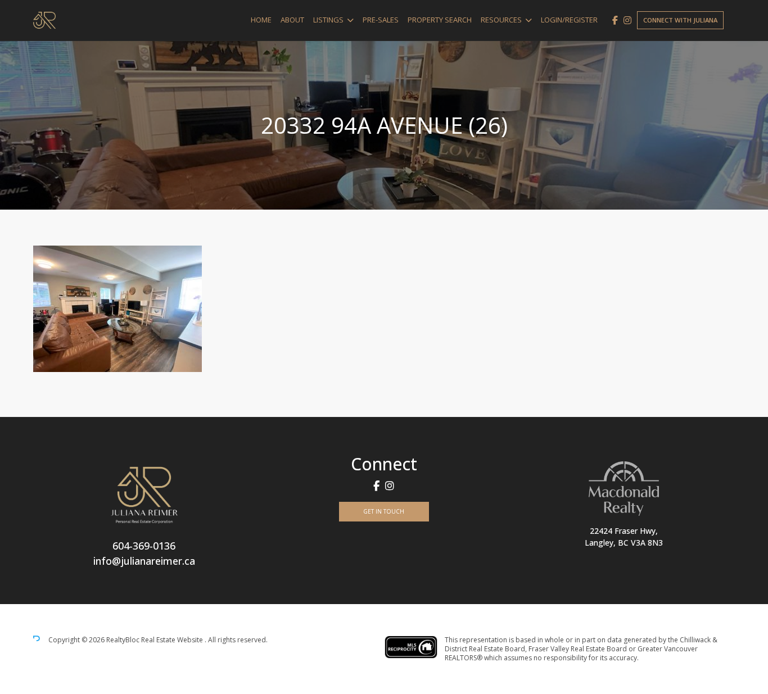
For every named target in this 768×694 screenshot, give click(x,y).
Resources (501, 20)
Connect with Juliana (680, 20)
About (292, 20)
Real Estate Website (173, 640)
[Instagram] (627, 20)
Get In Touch (383, 511)
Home (261, 20)
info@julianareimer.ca (144, 561)
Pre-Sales (381, 20)
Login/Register (569, 20)
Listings (328, 20)
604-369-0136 (143, 545)
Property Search (440, 20)
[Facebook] (615, 20)
